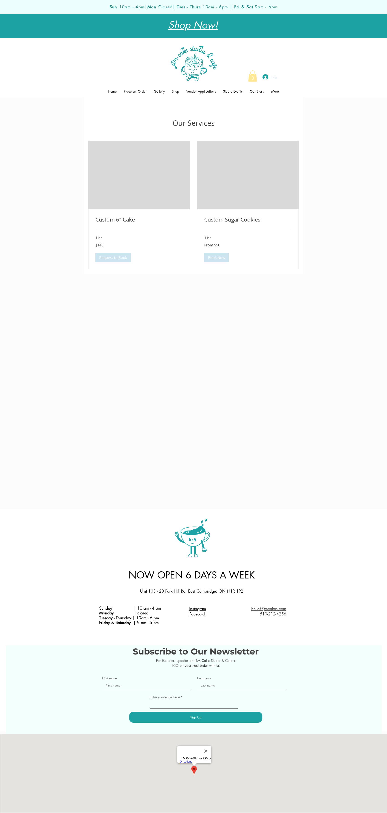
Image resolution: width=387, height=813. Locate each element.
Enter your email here (165, 697)
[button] (113, 257)
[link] (252, 76)
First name (109, 678)
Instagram (197, 608)
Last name (204, 678)
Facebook (197, 614)
